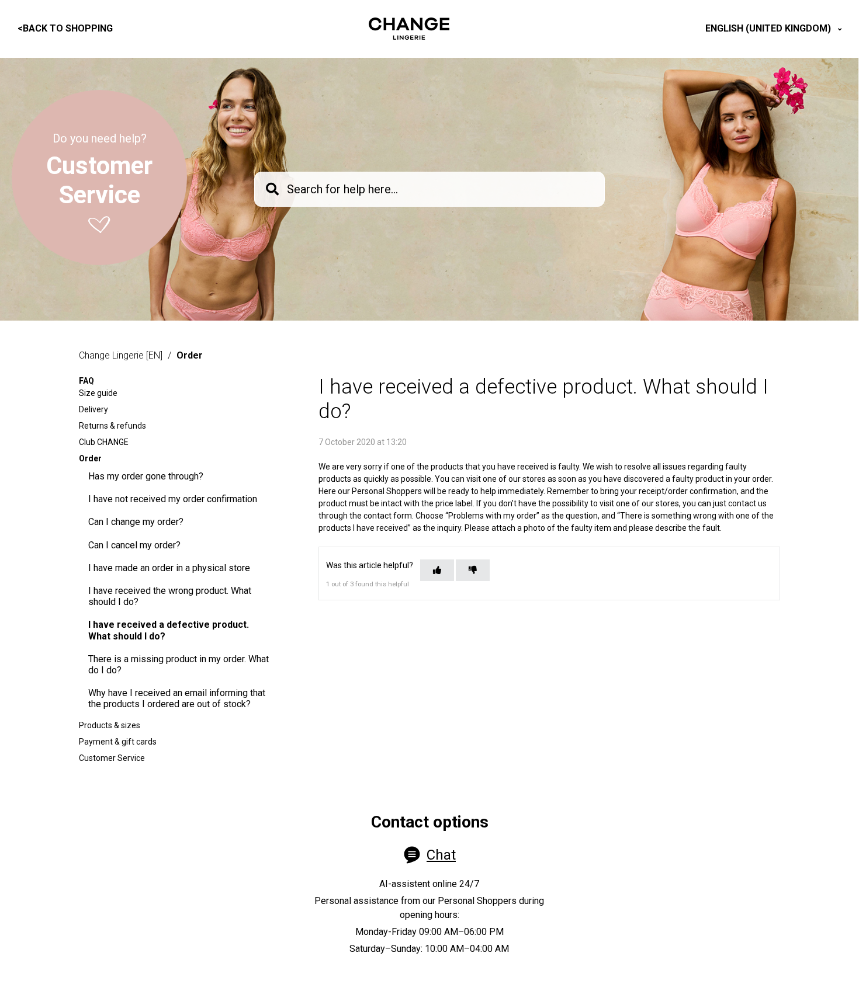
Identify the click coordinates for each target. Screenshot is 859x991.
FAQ (86, 380)
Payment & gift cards (118, 741)
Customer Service (112, 758)
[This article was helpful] (437, 570)
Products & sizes (109, 725)
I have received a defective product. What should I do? (168, 630)
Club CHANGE (104, 442)
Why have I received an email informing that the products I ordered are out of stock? (176, 698)
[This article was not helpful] (473, 570)
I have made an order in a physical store (169, 567)
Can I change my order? (135, 521)
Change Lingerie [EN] (120, 355)
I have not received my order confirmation (172, 499)
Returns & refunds (112, 425)
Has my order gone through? (145, 476)
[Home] (409, 29)
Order (189, 355)
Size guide (98, 393)
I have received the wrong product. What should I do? (169, 596)
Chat (441, 855)
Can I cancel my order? (134, 545)
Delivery (93, 409)
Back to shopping (65, 28)
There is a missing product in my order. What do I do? (178, 664)
